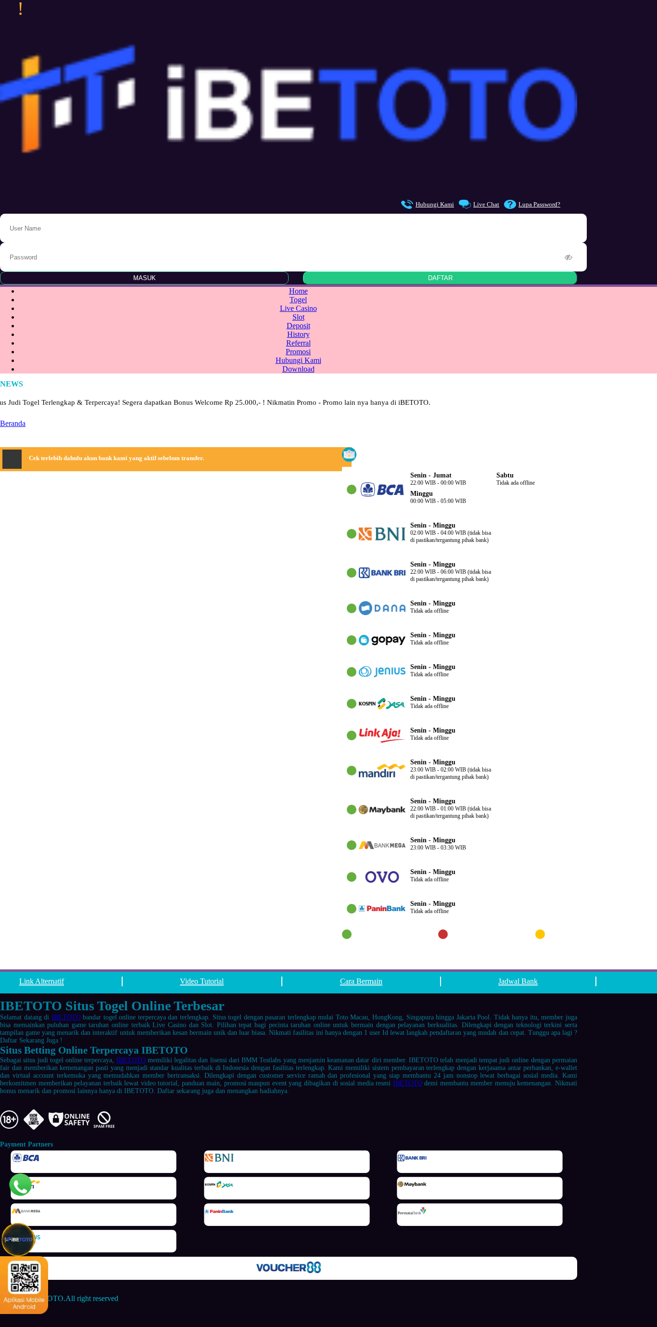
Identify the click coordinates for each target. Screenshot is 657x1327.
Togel (298, 300)
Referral (298, 343)
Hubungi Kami (435, 204)
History (298, 334)
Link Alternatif (41, 981)
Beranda (12, 423)
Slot (298, 317)
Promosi (298, 352)
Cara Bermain (361, 981)
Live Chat (486, 204)
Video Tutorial (202, 981)
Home (298, 291)
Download (298, 369)
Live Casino (298, 308)
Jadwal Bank (518, 981)
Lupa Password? (539, 204)
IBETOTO (66, 1017)
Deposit (298, 326)
